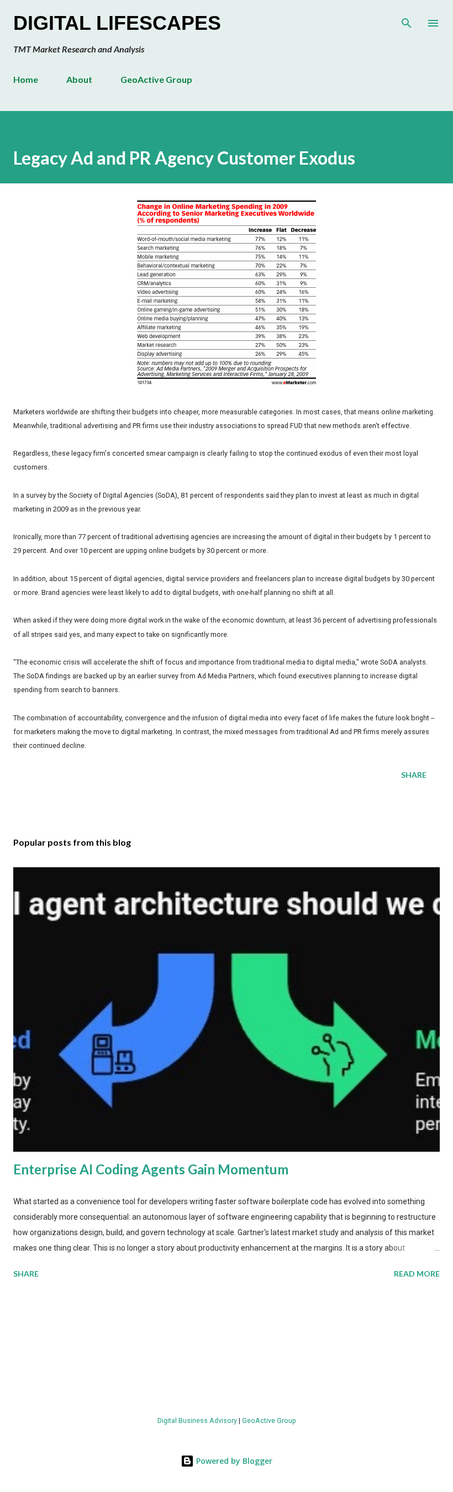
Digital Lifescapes (117, 23)
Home (25, 79)
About (79, 79)
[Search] (406, 20)
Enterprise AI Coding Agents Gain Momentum (150, 1169)
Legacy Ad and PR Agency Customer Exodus (184, 157)
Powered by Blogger (233, 1461)
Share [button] (413, 774)
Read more (417, 1273)
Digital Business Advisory (197, 1420)
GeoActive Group (156, 79)
